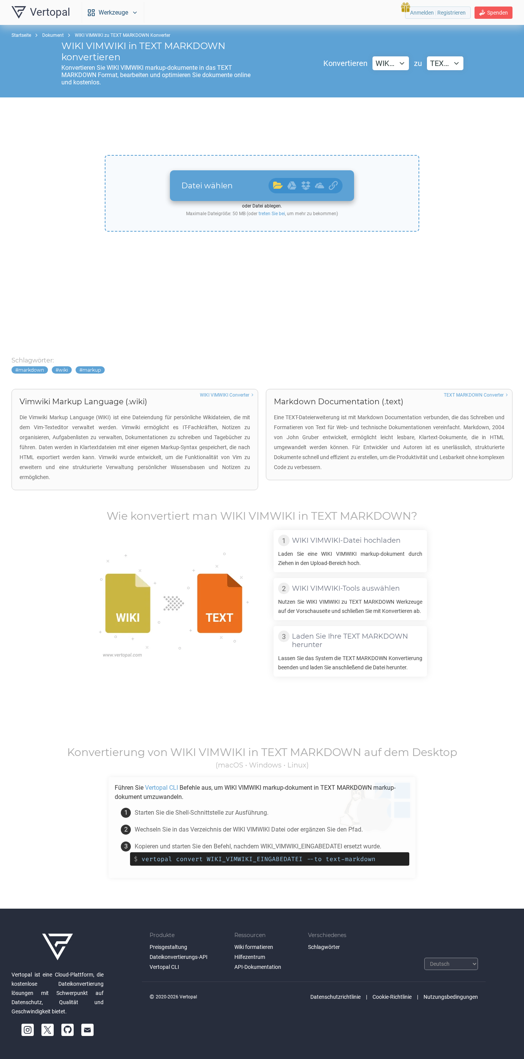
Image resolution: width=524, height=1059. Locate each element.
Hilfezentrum (249, 957)
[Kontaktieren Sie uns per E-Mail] (87, 1030)
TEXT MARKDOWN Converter (474, 395)
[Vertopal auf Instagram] (27, 1030)
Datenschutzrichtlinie (335, 997)
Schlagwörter (324, 947)
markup (91, 370)
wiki (63, 370)
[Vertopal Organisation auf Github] (67, 1030)
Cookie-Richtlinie (392, 997)
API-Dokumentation (257, 967)
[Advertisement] (262, 126)
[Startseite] (57, 947)
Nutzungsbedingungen (450, 997)
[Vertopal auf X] (47, 1030)
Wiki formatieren (253, 947)
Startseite (21, 35)
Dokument (53, 35)
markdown (31, 370)
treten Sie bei (272, 213)
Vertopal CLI (164, 967)
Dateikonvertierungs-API (179, 957)
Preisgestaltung (168, 947)
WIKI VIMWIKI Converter (224, 395)
